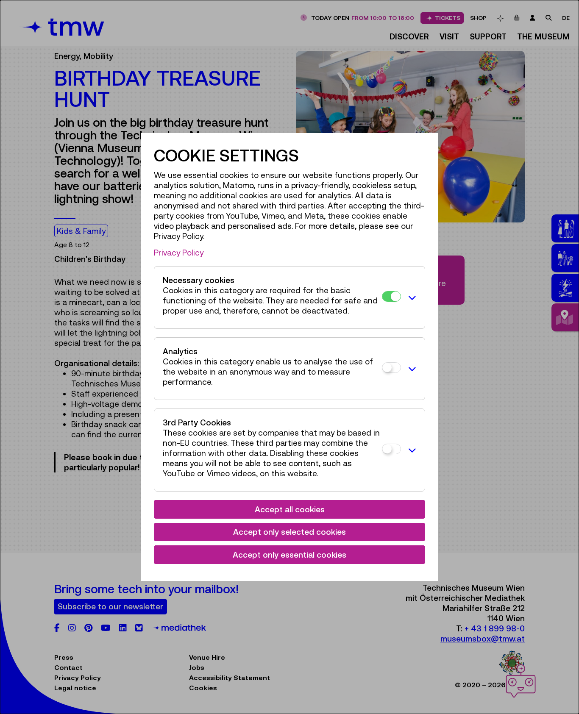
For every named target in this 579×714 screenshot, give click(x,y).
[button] (410, 297)
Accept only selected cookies (289, 531)
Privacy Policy (178, 252)
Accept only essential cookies (289, 554)
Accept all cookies (290, 509)
